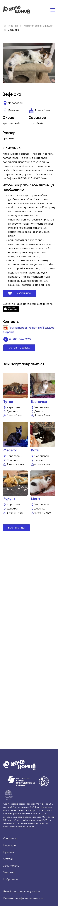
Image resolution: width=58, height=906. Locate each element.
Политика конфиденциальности (23, 898)
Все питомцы (16, 527)
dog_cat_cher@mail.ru (26, 891)
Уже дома (9, 872)
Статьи (8, 859)
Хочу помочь (11, 865)
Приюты (8, 852)
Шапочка (39, 402)
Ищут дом (9, 845)
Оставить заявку (19, 347)
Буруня (9, 499)
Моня (35, 499)
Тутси (8, 402)
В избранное (21, 293)
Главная (13, 25)
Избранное (10, 879)
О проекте (10, 838)
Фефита (10, 450)
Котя (35, 450)
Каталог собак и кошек (38, 25)
